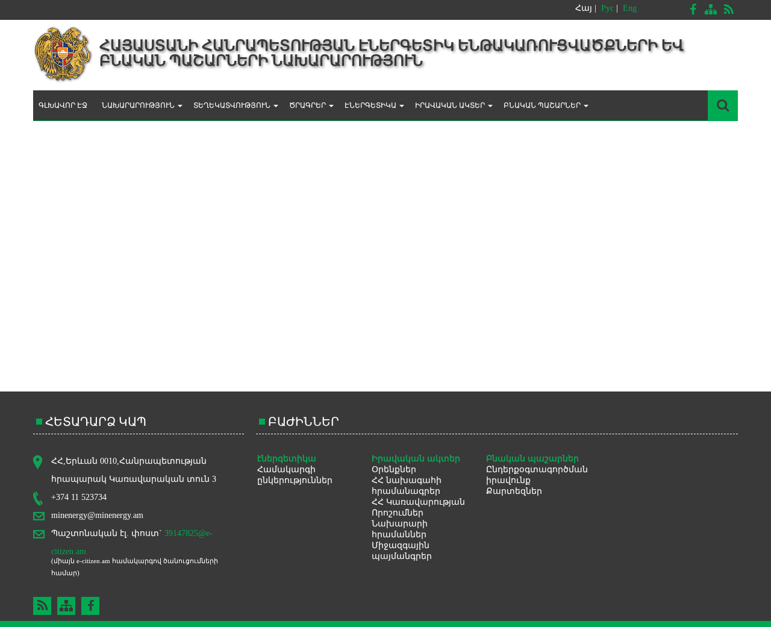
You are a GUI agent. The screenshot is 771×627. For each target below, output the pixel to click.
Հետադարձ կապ (95, 421)
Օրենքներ (394, 469)
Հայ (583, 8)
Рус (607, 8)
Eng (630, 8)
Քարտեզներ (514, 491)
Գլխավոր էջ (63, 105)
